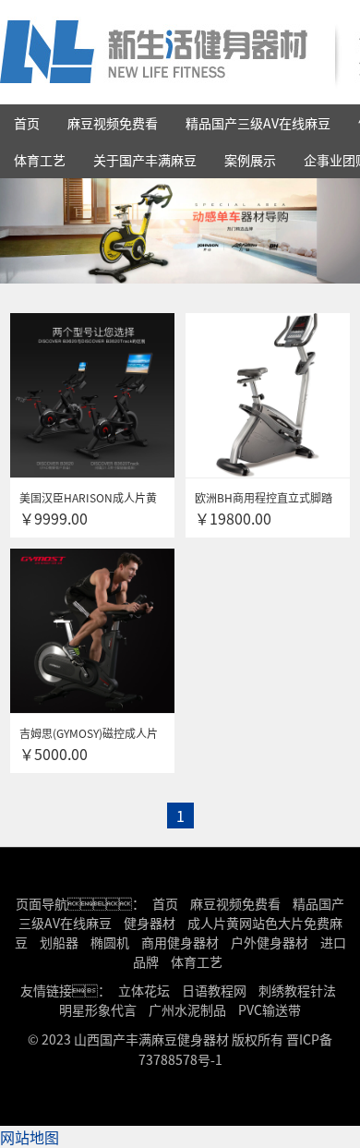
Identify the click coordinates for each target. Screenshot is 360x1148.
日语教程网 (215, 990)
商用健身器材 (180, 942)
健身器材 (149, 922)
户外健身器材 (269, 942)
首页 (27, 123)
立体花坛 (144, 990)
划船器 (59, 942)
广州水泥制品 (187, 1009)
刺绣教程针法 (297, 990)
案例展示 (250, 160)
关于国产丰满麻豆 (145, 160)
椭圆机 (109, 942)
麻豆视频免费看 (112, 123)
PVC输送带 (269, 1009)
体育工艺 (40, 160)
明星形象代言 (98, 1009)
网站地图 (29, 1137)
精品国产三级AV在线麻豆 (258, 123)
